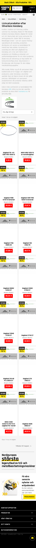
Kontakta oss (23, 91)
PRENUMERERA (29, 497)
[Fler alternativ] (32, 538)
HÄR (9, 89)
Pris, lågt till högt (18, 112)
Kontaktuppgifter (8, 508)
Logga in (32, 7)
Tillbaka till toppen (24, 446)
